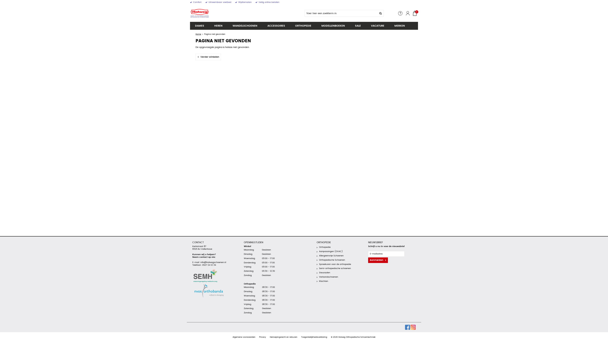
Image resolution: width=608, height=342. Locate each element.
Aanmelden (376, 260)
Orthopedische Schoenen (332, 260)
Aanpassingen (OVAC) (331, 251)
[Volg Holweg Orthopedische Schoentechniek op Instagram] (413, 327)
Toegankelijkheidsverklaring (314, 337)
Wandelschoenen (245, 26)
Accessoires (276, 26)
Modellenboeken (333, 26)
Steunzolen (324, 273)
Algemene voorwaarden (244, 337)
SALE (358, 26)
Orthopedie (303, 26)
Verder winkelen (209, 57)
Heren (218, 26)
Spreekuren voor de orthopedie (335, 264)
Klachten (323, 281)
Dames (199, 26)
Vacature (377, 26)
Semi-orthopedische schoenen (335, 268)
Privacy (262, 337)
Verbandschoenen (328, 277)
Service (400, 13)
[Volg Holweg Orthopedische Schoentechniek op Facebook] (407, 327)
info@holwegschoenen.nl (213, 262)
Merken (399, 26)
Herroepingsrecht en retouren (283, 337)
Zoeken (380, 13)
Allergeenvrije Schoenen (331, 256)
